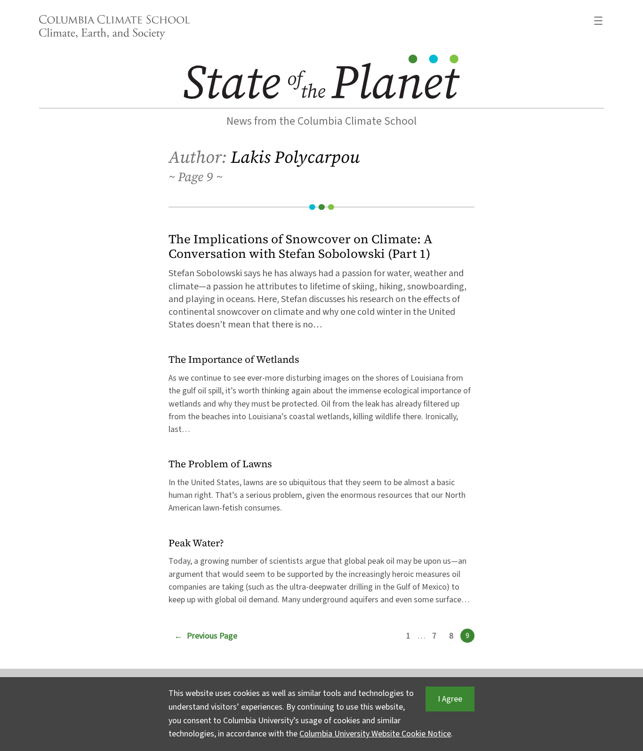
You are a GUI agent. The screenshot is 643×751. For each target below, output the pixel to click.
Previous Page (205, 636)
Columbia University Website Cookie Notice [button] (375, 734)
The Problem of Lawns (220, 464)
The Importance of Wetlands (234, 360)
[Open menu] (598, 20)
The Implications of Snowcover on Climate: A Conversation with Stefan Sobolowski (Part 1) (301, 246)
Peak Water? (196, 543)
